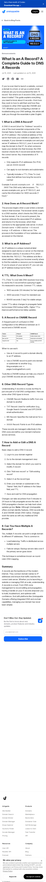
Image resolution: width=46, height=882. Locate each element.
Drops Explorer (7, 825)
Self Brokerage (30, 825)
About (27, 848)
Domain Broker (7, 818)
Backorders (29, 818)
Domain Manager (8, 821)
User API (5, 848)
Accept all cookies (33, 877)
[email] (18, 78)
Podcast (5, 855)
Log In (35, 11)
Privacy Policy (8, 871)
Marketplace (30, 814)
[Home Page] (10, 11)
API (26, 836)
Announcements (8, 53)
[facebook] (13, 78)
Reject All (12, 877)
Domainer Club (30, 821)
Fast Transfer (30, 832)
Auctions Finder (8, 829)
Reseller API (6, 852)
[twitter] (4, 78)
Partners (28, 855)
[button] (23, 4)
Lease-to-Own (30, 829)
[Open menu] (42, 11)
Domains (28, 811)
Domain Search (8, 814)
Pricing (4, 836)
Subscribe (23, 639)
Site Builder (6, 811)
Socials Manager (8, 832)
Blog (27, 852)
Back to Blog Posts (12, 20)
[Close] (41, 860)
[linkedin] (9, 78)
